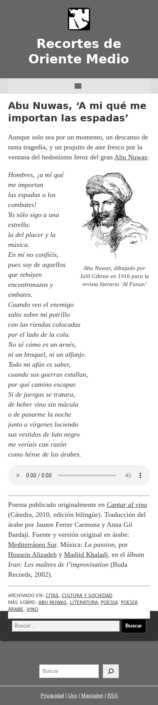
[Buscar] (111, 671)
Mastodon (92, 695)
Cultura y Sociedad (87, 595)
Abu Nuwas (130, 157)
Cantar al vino (127, 504)
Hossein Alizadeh (32, 554)
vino (32, 609)
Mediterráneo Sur (32, 544)
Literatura (84, 602)
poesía (109, 602)
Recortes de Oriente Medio (78, 51)
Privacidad (52, 695)
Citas (52, 595)
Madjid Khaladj (86, 554)
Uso (72, 695)
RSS (112, 695)
